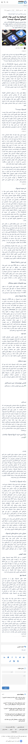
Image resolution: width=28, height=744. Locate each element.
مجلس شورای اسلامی (23, 729)
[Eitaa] (17, 661)
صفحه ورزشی (4, 729)
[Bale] (14, 661)
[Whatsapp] (8, 657)
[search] (4, 2)
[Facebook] (12, 657)
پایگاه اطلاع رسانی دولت (10, 727)
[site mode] (2, 2)
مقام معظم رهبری (20, 727)
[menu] (7, 2)
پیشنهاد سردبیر (20, 694)
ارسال (5, 688)
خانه (25, 10)
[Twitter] (15, 657)
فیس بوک (23, 650)
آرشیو (3, 694)
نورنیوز (11, 729)
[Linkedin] (4, 657)
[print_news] (23, 657)
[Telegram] (19, 657)
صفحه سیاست (14, 731)
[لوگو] (22, 2)
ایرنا (16, 729)
